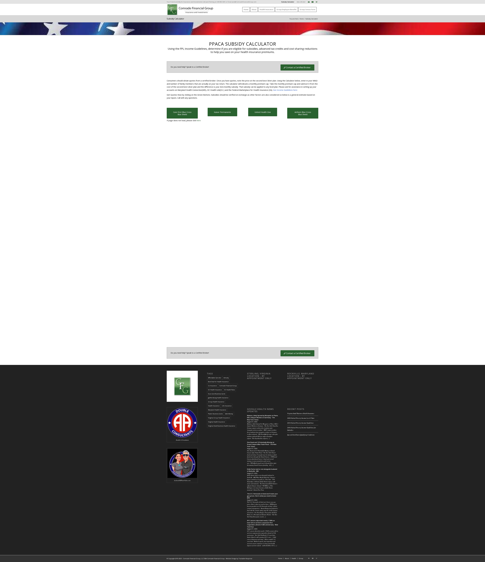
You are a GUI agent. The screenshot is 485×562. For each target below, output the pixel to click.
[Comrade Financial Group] (191, 9)
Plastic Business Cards (215, 414)
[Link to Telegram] (316, 2)
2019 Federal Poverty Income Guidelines (300, 423)
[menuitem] (288, 2)
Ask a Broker (301, 2)
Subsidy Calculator (287, 2)
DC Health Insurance (215, 390)
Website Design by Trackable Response (239, 558)
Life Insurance (227, 406)
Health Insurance (214, 406)
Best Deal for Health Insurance (218, 382)
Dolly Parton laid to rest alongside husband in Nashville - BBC (262, 470)
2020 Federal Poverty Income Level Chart (300, 418)
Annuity (226, 378)
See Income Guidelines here (285, 90)
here (199, 120)
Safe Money (229, 414)
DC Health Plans (229, 390)
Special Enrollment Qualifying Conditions (300, 435)
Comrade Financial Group (228, 386)
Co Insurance (212, 386)
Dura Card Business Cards (216, 394)
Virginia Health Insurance (216, 422)
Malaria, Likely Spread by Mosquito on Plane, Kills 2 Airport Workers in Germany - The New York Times (262, 418)
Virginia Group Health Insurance (219, 418)
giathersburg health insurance (218, 398)
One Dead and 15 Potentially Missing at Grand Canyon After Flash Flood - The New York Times (261, 444)
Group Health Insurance (216, 402)
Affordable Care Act (214, 378)
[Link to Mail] (309, 2)
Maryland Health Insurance (217, 410)
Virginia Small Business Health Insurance (221, 426)
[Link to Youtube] (312, 2)
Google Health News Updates (260, 410)
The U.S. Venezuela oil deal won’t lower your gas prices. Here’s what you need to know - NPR (262, 496)
